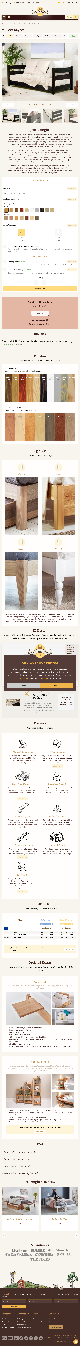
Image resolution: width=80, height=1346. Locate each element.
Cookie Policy (44, 678)
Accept (56, 686)
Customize (23, 686)
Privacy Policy (23, 678)
